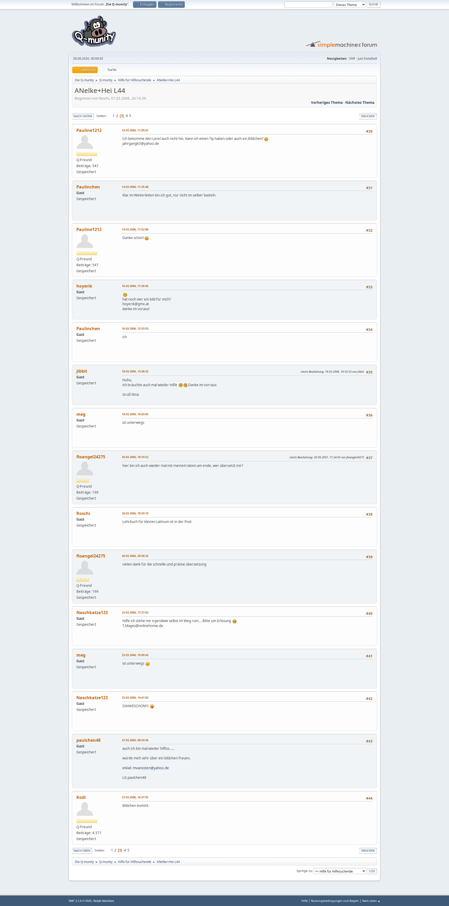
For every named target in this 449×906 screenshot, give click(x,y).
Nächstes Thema (359, 102)
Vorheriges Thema (327, 102)
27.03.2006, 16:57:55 (135, 797)
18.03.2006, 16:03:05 (135, 414)
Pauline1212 (89, 130)
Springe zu (304, 871)
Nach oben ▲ (371, 901)
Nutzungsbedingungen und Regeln (335, 901)
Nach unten (83, 116)
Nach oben (82, 851)
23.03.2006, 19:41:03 (135, 697)
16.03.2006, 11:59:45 (135, 286)
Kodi (81, 797)
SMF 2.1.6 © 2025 (80, 900)
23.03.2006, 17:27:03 (135, 612)
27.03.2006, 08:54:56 (135, 740)
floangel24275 (90, 457)
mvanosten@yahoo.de (151, 768)
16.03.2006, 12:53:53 (135, 328)
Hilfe (304, 901)
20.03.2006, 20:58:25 (135, 556)
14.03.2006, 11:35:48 (135, 187)
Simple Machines (103, 900)
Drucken (368, 116)
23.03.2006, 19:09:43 (135, 655)
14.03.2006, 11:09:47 (135, 130)
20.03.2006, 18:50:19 (135, 513)
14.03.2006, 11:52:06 (135, 229)
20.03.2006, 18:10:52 (135, 457)
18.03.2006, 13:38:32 (135, 371)
